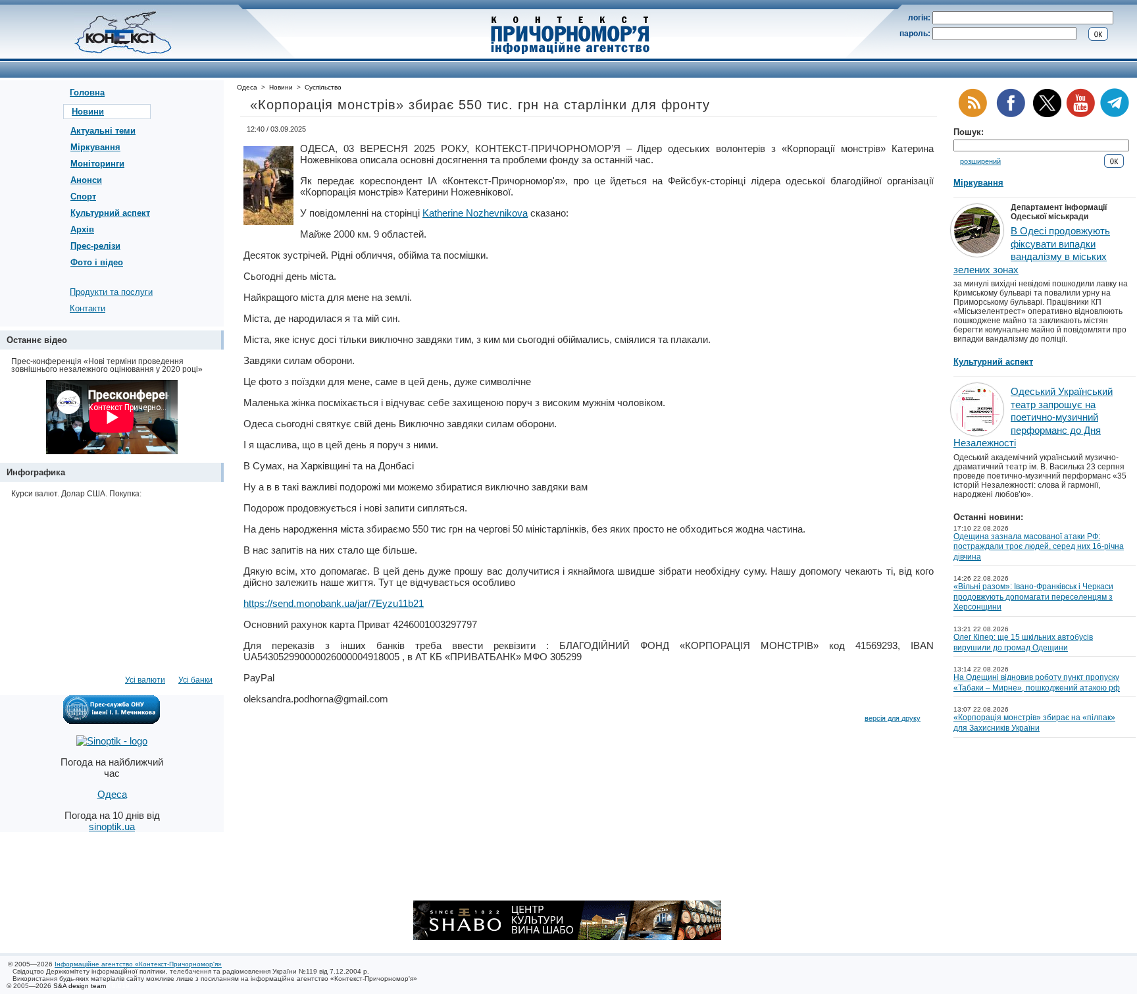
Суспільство (323, 87)
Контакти (87, 308)
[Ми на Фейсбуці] (1011, 114)
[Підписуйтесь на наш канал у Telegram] (1114, 114)
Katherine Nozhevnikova (475, 213)
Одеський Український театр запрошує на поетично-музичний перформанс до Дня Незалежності (1033, 417)
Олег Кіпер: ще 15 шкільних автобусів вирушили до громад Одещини (1023, 642)
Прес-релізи (95, 246)
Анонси (86, 180)
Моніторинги (97, 164)
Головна (87, 92)
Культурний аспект (110, 213)
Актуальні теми (103, 131)
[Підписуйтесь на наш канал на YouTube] (1080, 114)
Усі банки (195, 680)
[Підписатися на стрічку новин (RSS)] (972, 114)
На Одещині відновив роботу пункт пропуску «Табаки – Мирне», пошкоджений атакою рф (1036, 683)
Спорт (83, 196)
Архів (82, 229)
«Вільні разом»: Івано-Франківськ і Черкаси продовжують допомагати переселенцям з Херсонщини (1033, 597)
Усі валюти (145, 680)
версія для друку (893, 718)
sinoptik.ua (112, 826)
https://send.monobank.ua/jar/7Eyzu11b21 (333, 603)
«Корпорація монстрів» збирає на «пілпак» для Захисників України (1034, 723)
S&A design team (79, 985)
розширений (980, 161)
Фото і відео (96, 262)
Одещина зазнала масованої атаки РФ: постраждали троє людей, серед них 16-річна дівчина (1038, 547)
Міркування (95, 147)
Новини (88, 112)
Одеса (247, 87)
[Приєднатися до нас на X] (1047, 114)
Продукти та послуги (111, 292)
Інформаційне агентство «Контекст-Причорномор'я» (138, 964)
